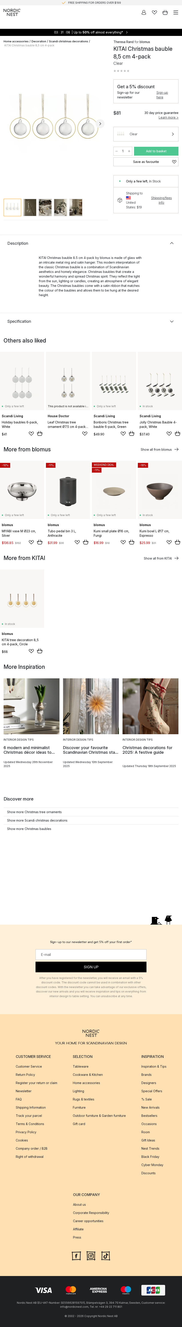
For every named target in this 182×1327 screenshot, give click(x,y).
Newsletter (24, 1091)
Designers (148, 1083)
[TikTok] (105, 1255)
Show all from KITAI (158, 558)
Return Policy (25, 1074)
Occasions (149, 1124)
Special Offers (151, 1091)
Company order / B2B (31, 1148)
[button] (121, 71)
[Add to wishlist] (31, 433)
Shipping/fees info (161, 200)
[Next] (100, 123)
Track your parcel (29, 1116)
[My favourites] (154, 12)
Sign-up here (162, 95)
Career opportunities (88, 1221)
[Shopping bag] (165, 12)
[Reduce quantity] (116, 151)
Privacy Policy (26, 1132)
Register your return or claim (36, 1083)
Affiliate (78, 1229)
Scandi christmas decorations (68, 41)
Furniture (79, 1107)
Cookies (22, 1140)
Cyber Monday (152, 1165)
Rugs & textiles (83, 1099)
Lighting (78, 1091)
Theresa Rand (123, 42)
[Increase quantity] (129, 151)
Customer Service (29, 1066)
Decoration (39, 41)
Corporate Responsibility (91, 1213)
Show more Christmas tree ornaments (34, 812)
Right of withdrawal (30, 1157)
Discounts (148, 1173)
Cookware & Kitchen (88, 1074)
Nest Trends (150, 1148)
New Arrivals (150, 1107)
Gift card (79, 1124)
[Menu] (175, 12)
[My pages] (143, 12)
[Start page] (12, 12)
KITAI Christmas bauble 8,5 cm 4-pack (29, 45)
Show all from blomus (156, 449)
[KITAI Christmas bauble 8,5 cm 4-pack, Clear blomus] (54, 123)
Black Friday (150, 1157)
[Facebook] (76, 1255)
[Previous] (8, 123)
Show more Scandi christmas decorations (37, 820)
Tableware (81, 1066)
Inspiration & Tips (153, 1066)
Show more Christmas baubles (29, 829)
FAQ (19, 1099)
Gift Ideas (148, 1140)
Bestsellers (149, 1116)
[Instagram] (91, 1255)
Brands (146, 1074)
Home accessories (16, 41)
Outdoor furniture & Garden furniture (99, 1116)
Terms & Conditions (30, 1124)
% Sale (146, 1099)
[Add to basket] (39, 433)
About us (79, 1204)
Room (145, 1132)
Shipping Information (31, 1107)
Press (77, 1237)
